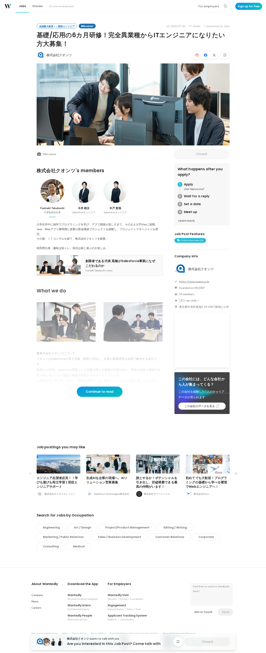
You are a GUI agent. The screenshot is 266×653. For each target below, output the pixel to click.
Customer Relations (169, 537)
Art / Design (82, 527)
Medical (79, 546)
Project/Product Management (127, 527)
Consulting (51, 546)
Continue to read (99, 391)
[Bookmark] (225, 55)
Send (225, 612)
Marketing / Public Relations (63, 537)
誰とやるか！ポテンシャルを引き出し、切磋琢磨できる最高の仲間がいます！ (157, 482)
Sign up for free (249, 6)
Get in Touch (203, 612)
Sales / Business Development (119, 537)
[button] (45, 584)
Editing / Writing (175, 527)
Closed (201, 154)
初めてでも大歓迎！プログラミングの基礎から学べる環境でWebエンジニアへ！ (206, 482)
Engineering (51, 527)
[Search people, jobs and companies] (225, 6)
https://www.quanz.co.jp (194, 281)
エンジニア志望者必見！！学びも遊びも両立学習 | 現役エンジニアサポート (57, 482)
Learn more (186, 221)
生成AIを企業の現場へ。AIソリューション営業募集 (106, 480)
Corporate (206, 537)
